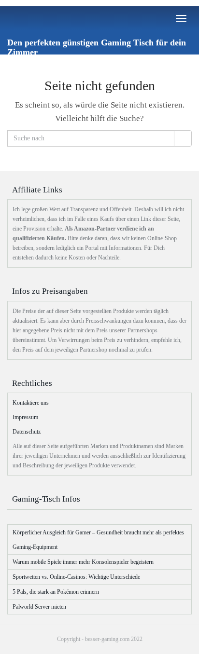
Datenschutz (27, 431)
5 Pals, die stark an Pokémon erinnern (56, 591)
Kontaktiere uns (31, 402)
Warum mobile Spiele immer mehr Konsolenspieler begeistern (83, 562)
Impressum (25, 417)
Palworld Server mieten (39, 606)
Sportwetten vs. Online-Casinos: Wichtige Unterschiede (76, 576)
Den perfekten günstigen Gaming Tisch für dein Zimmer (96, 46)
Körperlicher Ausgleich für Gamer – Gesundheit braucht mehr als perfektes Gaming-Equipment (98, 539)
